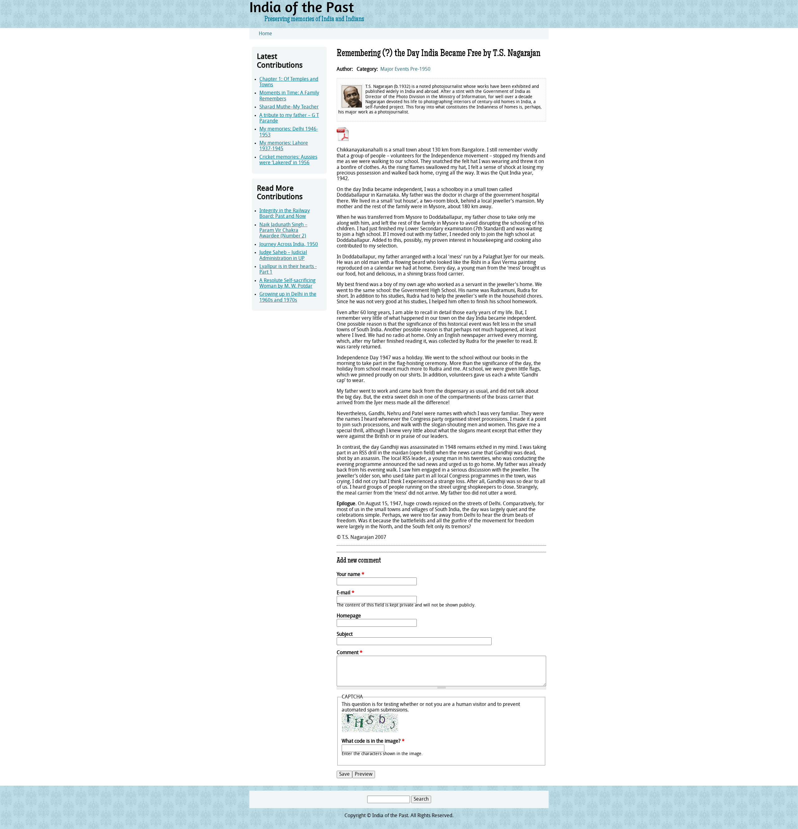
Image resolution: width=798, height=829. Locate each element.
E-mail (345, 593)
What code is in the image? (373, 741)
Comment (350, 652)
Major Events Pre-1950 (405, 69)
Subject (345, 634)
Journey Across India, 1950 (288, 244)
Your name (350, 574)
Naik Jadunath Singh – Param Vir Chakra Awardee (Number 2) (283, 231)
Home (265, 33)
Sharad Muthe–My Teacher (289, 107)
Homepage (349, 616)
